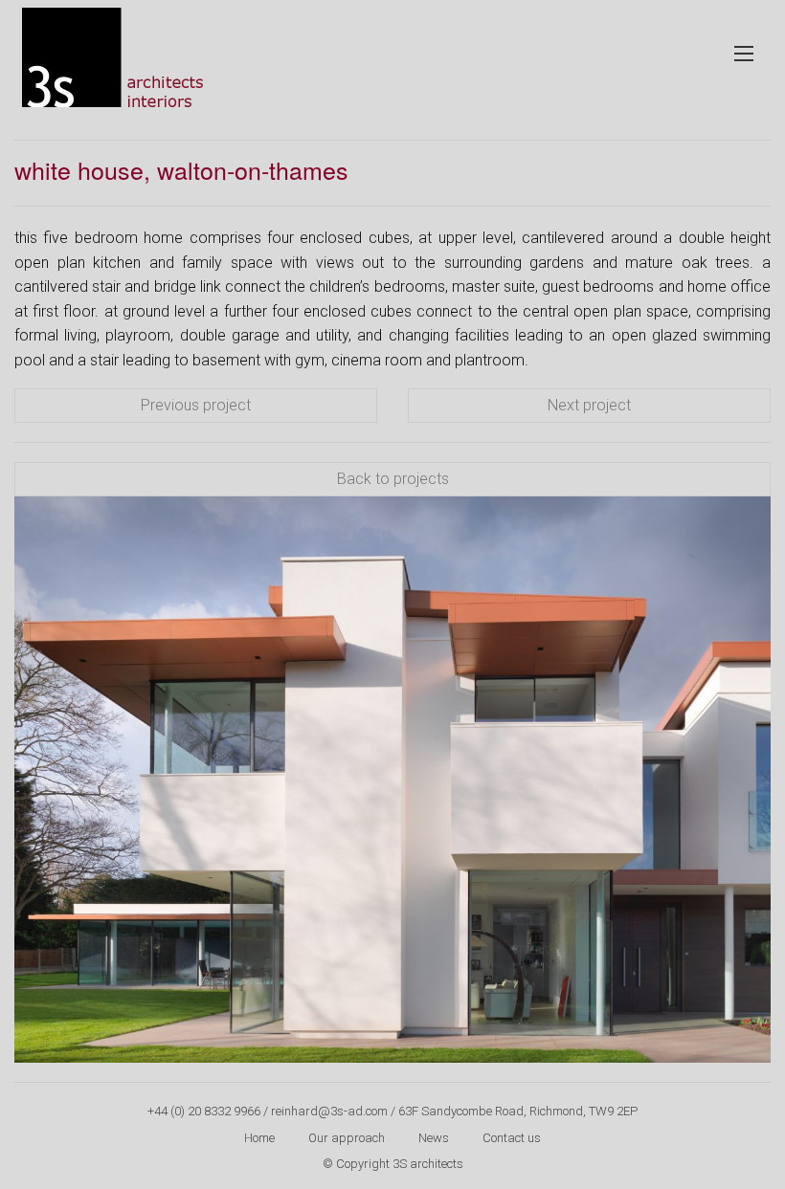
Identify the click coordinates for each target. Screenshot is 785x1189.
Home (259, 1138)
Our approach (346, 1138)
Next (746, 774)
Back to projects (393, 479)
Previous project (196, 405)
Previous (38, 774)
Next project (589, 405)
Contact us (511, 1138)
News (433, 1138)
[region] (392, 780)
